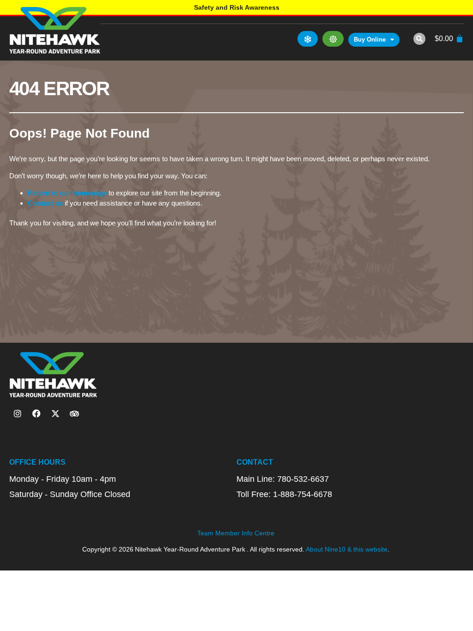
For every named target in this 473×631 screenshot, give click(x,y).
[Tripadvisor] (74, 413)
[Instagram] (17, 413)
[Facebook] (36, 413)
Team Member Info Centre (235, 533)
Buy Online (370, 39)
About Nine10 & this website (347, 549)
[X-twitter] (55, 413)
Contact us (45, 203)
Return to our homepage (67, 193)
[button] (419, 39)
